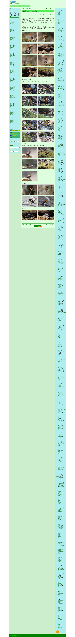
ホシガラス (59, 410)
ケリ (58, 238)
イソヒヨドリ (60, 114)
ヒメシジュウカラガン (61, 391)
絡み (58, 18)
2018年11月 (12, 78)
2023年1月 (11, 52)
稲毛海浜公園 (60, 606)
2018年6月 (11, 83)
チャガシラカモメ (60, 326)
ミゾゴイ (59, 424)
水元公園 (59, 584)
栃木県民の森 (60, 579)
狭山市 (59, 596)
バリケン (59, 378)
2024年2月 (11, 41)
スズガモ (59, 302)
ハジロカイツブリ (60, 369)
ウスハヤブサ (60, 120)
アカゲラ (59, 87)
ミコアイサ (59, 421)
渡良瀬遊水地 (60, 593)
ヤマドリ (59, 455)
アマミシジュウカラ (61, 103)
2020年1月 (11, 68)
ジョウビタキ (60, 290)
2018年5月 (11, 85)
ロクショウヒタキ (60, 470)
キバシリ (59, 211)
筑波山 (59, 607)
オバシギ (59, 181)
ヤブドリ (59, 66)
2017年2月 (11, 100)
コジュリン (59, 260)
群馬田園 (59, 609)
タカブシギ (59, 318)
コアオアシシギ (60, 239)
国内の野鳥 (22, 5)
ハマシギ (59, 375)
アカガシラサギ (60, 86)
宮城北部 (59, 543)
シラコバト (59, 292)
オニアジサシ (60, 180)
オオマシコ (59, 164)
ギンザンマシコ (60, 219)
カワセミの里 (60, 477)
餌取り (59, 23)
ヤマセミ (59, 454)
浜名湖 (59, 588)
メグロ (59, 437)
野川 (58, 620)
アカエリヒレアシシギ (61, 84)
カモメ (59, 193)
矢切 (58, 599)
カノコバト (59, 43)
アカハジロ (59, 90)
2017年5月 (11, 98)
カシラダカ (59, 186)
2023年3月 (11, 49)
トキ (58, 342)
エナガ (59, 137)
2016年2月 (11, 114)
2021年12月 (12, 64)
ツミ (58, 337)
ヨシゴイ (59, 460)
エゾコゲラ (59, 132)
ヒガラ (59, 379)
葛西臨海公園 (60, 614)
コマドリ (29, 12)
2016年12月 (12, 103)
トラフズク (59, 346)
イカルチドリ (60, 111)
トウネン (59, 341)
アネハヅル (59, 97)
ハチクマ (59, 372)
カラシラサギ (60, 195)
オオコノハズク (60, 149)
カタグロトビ (60, 41)
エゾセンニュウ (60, 134)
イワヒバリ (59, 118)
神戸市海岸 (59, 601)
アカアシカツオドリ (61, 80)
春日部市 (59, 567)
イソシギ (59, 113)
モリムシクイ (60, 446)
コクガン (59, 250)
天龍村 (59, 536)
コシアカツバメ (60, 256)
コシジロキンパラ (60, 48)
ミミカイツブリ (60, 427)
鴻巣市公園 (59, 628)
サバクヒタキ (60, 276)
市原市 (59, 552)
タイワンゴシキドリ (61, 58)
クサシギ (59, 221)
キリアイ (59, 215)
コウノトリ (59, 244)
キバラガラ (59, 212)
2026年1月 (11, 29)
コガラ (59, 248)
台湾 (58, 518)
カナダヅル (59, 190)
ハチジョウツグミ (60, 374)
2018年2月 (11, 88)
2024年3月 (11, 40)
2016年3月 (11, 113)
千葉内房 (59, 513)
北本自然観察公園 (60, 511)
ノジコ (59, 353)
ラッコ (59, 33)
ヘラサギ (59, 403)
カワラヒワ (59, 203)
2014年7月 (11, 122)
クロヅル (59, 234)
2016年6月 (11, 110)
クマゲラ (59, 223)
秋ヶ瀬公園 (59, 603)
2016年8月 (11, 107)
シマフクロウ (60, 288)
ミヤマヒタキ (60, 64)
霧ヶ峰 (59, 625)
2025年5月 (11, 31)
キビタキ (23, 12)
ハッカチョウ (60, 62)
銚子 (58, 623)
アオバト (59, 78)
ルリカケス (59, 468)
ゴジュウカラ (60, 258)
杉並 (58, 570)
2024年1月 (11, 43)
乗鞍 (58, 493)
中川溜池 (59, 492)
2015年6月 (11, 118)
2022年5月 (11, 60)
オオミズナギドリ (60, 165)
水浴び (59, 16)
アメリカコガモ (60, 105)
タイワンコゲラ (60, 57)
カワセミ (27, 5)
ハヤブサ (59, 376)
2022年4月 (11, 61)
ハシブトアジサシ (60, 367)
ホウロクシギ (60, 404)
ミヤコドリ (59, 428)
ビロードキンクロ (60, 395)
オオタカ (59, 155)
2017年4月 (11, 99)
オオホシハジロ (60, 163)
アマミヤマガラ (60, 104)
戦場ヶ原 (59, 555)
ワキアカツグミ (60, 472)
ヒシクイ (59, 381)
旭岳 (58, 566)
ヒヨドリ (59, 393)
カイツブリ (59, 182)
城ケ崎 (59, 524)
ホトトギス (59, 413)
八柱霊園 (59, 503)
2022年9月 (11, 56)
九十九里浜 (59, 494)
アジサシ (59, 95)
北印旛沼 (59, 510)
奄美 (58, 537)
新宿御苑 (59, 559)
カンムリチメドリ (60, 46)
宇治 (58, 541)
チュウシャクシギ (60, 328)
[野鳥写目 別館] (15, 134)
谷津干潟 (59, 617)
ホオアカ (59, 405)
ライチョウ (59, 461)
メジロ (59, 438)
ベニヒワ (59, 401)
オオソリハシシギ (60, 154)
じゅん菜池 (59, 479)
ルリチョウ (59, 68)
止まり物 (59, 15)
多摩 (58, 529)
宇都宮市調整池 (60, 542)
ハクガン (59, 362)
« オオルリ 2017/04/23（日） (27, 8)
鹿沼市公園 (59, 629)
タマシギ (59, 322)
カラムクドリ (60, 196)
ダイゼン (59, 315)
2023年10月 (12, 46)
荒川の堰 (59, 611)
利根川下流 (59, 508)
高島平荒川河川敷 (60, 627)
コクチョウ (59, 251)
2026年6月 (11, 23)
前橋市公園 (59, 509)
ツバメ (59, 335)
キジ (58, 207)
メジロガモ (59, 440)
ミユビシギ (59, 432)
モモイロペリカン (60, 445)
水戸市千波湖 (60, 585)
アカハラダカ (60, 93)
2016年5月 (11, 111)
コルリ (59, 271)
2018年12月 (12, 77)
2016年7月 (11, 108)
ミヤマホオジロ (60, 430)
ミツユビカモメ (60, 426)
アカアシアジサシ (60, 79)
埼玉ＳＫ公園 (60, 525)
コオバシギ (59, 246)
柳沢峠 (36, 12)
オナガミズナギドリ (61, 179)
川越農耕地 (59, 550)
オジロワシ (59, 176)
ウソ (58, 123)
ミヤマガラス (60, 429)
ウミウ (59, 127)
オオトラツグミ (60, 156)
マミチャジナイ (60, 420)
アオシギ (59, 76)
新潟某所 (59, 563)
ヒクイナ (59, 380)
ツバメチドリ (60, 336)
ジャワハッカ (60, 52)
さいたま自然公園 (60, 478)
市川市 (59, 553)
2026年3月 (11, 27)
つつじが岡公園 (60, 483)
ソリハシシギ (60, 311)
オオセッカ (59, 153)
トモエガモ (59, 344)
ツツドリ (59, 334)
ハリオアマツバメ (60, 377)
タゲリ (59, 319)
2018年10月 (12, 79)
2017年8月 (11, 95)
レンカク (59, 69)
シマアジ (59, 287)
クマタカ (59, 225)
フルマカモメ (60, 400)
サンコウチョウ (60, 280)
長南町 (59, 624)
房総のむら (59, 557)
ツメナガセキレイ (60, 338)
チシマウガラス (60, 325)
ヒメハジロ (59, 392)
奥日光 (59, 540)
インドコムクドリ (60, 38)
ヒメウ (59, 387)
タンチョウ (59, 323)
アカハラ (59, 91)
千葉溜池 (59, 517)
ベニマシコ (59, 402)
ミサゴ (59, 422)
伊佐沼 (59, 495)
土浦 (58, 520)
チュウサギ (59, 327)
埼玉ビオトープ (60, 526)
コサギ (59, 254)
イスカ (59, 112)
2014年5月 (11, 124)
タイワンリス (60, 28)
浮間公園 (59, 591)
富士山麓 (59, 544)
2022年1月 (11, 63)
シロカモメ (59, 294)
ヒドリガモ (59, 383)
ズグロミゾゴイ (60, 55)
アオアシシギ (60, 71)
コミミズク (59, 268)
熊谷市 (59, 594)
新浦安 (59, 561)
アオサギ (59, 73)
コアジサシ (59, 240)
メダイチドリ (60, 441)
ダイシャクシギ (60, 314)
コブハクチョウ (60, 264)
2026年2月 (11, 28)
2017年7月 (11, 96)
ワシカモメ (59, 474)
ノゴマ (59, 352)
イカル (59, 110)
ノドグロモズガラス (61, 355)
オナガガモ (59, 178)
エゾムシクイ (60, 136)
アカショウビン (60, 88)
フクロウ (59, 397)
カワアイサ (59, 200)
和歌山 (59, 519)
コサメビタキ (60, 255)
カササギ (59, 185)
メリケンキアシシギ (61, 443)
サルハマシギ (60, 278)
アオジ (59, 74)
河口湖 (59, 587)
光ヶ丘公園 (59, 502)
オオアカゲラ (60, 143)
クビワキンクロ (60, 222)
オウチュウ (59, 39)
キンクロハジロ (60, 218)
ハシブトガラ (60, 368)
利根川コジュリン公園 (61, 507)
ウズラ (59, 121)
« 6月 (11, 18)
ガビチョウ (59, 192)
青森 (58, 626)
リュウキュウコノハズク (61, 462)
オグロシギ (59, 172)
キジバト (59, 209)
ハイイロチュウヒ (60, 359)
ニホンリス (59, 31)
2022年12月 (12, 53)
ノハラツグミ (60, 356)
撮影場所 (17, 5)
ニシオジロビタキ (60, 350)
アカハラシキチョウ (61, 36)
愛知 (58, 554)
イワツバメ (59, 116)
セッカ (59, 306)
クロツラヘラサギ (60, 233)
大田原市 (59, 533)
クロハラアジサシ (60, 235)
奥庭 (58, 538)
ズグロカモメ (60, 301)
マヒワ (59, 418)
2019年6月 (11, 70)
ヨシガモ (59, 459)
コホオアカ (59, 265)
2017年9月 (11, 94)
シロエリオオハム (60, 293)
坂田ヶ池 (59, 522)
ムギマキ (59, 433)
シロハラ (59, 296)
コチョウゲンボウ (60, 262)
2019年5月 (11, 71)
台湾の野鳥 (58, 35)
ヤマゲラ (59, 452)
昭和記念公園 (60, 568)
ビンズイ (59, 396)
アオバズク (59, 77)
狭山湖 (59, 598)
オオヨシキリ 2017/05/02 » (49, 8)
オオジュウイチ (60, 40)
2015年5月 (11, 119)
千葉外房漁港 (60, 515)
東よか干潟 (59, 571)
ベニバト (59, 63)
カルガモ (59, 198)
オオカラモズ (60, 145)
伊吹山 (59, 496)
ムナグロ (59, 435)
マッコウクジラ (60, 32)
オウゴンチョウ (60, 141)
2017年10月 (12, 93)
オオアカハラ (60, 144)
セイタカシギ (60, 303)
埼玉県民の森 (60, 527)
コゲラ (59, 253)
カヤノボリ (59, 44)
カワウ (59, 201)
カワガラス (59, 202)
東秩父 (59, 574)
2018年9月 (11, 80)
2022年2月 (11, 62)
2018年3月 (11, 87)
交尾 (58, 11)
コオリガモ (59, 247)
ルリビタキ (59, 469)
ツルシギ (59, 339)
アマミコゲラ (60, 102)
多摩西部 (59, 532)
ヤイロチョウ (60, 65)
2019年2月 (11, 74)
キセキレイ (59, 210)
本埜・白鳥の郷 (60, 569)
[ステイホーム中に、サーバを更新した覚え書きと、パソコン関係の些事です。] (15, 137)
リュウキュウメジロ (61, 467)
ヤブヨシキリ (60, 450)
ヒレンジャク (60, 394)
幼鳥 (58, 12)
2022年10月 (12, 55)
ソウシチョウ (60, 309)
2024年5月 (11, 38)
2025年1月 (11, 35)
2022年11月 (12, 54)
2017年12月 (12, 90)
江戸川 (59, 586)
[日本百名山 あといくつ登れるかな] (15, 135)
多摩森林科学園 (60, 530)
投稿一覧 (12, 5)
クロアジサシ (60, 227)
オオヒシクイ (60, 162)
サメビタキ (59, 277)
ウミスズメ (59, 129)
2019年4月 (11, 72)
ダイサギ (59, 313)
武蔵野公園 (59, 583)
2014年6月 (11, 123)
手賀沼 (59, 558)
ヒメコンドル (60, 389)
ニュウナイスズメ (60, 351)
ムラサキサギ (60, 436)
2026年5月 (11, 24)
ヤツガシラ (59, 447)
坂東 (58, 521)
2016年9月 (11, 106)
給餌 (58, 19)
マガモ (59, 414)
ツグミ (59, 333)
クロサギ (59, 229)
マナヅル (59, 417)
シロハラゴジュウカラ (61, 298)
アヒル (59, 37)
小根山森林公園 (60, 545)
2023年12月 (12, 44)
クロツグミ (59, 231)
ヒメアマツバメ (60, 386)
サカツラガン (60, 272)
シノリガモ (59, 286)
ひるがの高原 (60, 485)
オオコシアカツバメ (61, 148)
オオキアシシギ (60, 146)
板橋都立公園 (60, 577)
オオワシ (59, 170)
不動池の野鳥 (60, 491)
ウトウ (59, 124)
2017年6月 (11, 97)
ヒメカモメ (59, 388)
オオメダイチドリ (60, 167)
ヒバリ (59, 384)
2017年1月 (11, 102)
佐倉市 (59, 500)
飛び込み (59, 22)
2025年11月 (12, 30)
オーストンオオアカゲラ (61, 139)
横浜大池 (59, 582)
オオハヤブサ (60, 160)
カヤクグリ (59, 194)
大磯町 (59, 534)
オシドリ (59, 173)
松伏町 (59, 575)
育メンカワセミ (60, 20)
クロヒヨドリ (60, 47)
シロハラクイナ (60, 297)
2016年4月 (11, 112)
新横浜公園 (59, 560)
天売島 (59, 535)
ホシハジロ (59, 411)
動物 (57, 24)
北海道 (59, 512)
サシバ (59, 275)
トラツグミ (59, 345)
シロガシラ (59, 53)
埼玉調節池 (59, 528)
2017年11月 (12, 91)
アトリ (59, 96)
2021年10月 (12, 66)
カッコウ (59, 188)
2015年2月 (11, 121)
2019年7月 (11, 69)
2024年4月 (11, 39)
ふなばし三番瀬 (60, 488)
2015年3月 (11, 120)
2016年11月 (12, 104)
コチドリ (59, 261)
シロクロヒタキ (60, 54)
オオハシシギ (60, 159)
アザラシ (59, 25)
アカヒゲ (59, 94)
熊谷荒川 (59, 595)
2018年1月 (11, 89)
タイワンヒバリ (60, 61)
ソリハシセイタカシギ (61, 312)
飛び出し (59, 21)
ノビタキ (59, 358)
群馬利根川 (59, 608)
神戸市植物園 (60, 600)
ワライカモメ (60, 475)
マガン (59, 416)
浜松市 (59, 590)
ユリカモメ (59, 457)
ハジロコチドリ (60, 370)
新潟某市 (59, 562)
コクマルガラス (60, 252)
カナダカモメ (60, 189)
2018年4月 (11, 86)
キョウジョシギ (60, 214)
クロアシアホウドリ (61, 226)
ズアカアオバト (60, 300)
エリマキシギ (60, 138)
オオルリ (59, 169)
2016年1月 (11, 115)
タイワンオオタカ (60, 56)
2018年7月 (11, 82)
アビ (58, 98)
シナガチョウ (60, 285)
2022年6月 (11, 58)
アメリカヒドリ (60, 107)
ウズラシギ (59, 122)
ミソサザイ (33, 12)
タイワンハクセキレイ (61, 317)
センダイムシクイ (60, 308)
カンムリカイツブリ (61, 204)
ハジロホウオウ (60, 371)
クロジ (27, 12)
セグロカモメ (60, 304)
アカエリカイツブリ (61, 82)
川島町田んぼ (60, 549)
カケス (59, 184)
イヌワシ (59, 115)
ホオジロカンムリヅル (61, 409)
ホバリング (59, 10)
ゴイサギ (59, 243)
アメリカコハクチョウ (61, 106)
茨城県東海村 (60, 610)
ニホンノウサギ (60, 30)
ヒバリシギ (59, 385)
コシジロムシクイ (60, 49)
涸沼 (58, 592)
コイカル (59, 242)
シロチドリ (59, 295)
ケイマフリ (59, 237)
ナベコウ (59, 347)
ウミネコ (59, 130)
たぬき (59, 29)
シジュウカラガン (60, 284)
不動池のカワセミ (60, 490)
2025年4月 (11, 32)
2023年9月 (11, 47)
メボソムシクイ (60, 442)
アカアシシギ (60, 81)
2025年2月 (11, 33)
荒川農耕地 (59, 612)
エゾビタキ (59, 135)
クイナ (59, 220)
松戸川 (59, 576)
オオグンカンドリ (60, 147)
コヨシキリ (59, 270)
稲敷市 (59, 604)
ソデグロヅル (60, 310)
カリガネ (59, 197)
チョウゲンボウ (60, 330)
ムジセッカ (59, 434)
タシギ (59, 320)
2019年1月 (11, 75)
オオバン (59, 161)
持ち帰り (59, 13)
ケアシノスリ (60, 236)
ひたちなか (59, 484)
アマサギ (59, 99)
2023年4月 (11, 48)
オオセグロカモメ (60, 152)
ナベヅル (59, 348)
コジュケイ (59, 259)
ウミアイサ (59, 126)
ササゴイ (59, 273)
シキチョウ (59, 51)
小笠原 (59, 546)
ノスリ (59, 354)
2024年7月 (11, 36)
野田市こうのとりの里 (61, 621)
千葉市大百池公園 (60, 516)
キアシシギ (59, 205)
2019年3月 (11, 73)
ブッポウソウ (60, 399)
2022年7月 (11, 57)
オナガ (59, 177)
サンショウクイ (60, 281)
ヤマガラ (59, 451)
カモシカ (59, 27)
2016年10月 (12, 105)
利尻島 (59, 505)
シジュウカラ (60, 283)
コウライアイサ (60, 245)
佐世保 (59, 499)
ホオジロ (59, 407)
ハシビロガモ (60, 366)
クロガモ (59, 228)
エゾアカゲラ (60, 131)
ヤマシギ (59, 453)
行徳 (58, 616)
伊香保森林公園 (60, 497)
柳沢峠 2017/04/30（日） (29, 11)
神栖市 (59, 602)
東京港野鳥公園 (60, 573)
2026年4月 (11, 25)
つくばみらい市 (60, 482)
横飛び (59, 14)
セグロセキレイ (60, 305)
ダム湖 (59, 480)
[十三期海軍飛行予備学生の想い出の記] (15, 130)
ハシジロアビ (60, 364)
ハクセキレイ (60, 363)
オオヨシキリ (60, 168)
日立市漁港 (59, 565)
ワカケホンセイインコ (61, 471)
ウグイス (59, 119)
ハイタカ (59, 360)
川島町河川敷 (60, 548)
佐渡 (58, 501)
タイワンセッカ (60, 60)
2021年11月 (12, 65)
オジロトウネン (60, 174)
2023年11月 (12, 45)
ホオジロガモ (60, 408)
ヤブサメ (59, 449)
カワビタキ (59, 45)
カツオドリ (59, 187)
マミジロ (59, 419)
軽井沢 (59, 618)
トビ (58, 343)
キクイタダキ (60, 206)
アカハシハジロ (60, 89)
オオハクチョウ (60, 157)
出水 (58, 504)
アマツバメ (59, 101)
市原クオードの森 (60, 551)
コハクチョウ (60, 263)
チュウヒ (59, 329)
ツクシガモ (59, 331)
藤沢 (58, 615)
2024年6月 (11, 37)
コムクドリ (59, 269)
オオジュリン (60, 151)
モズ (58, 444)
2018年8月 (11, 81)
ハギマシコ (59, 361)
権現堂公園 (59, 581)
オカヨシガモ (60, 171)
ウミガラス (59, 128)
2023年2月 (11, 50)
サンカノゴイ (60, 279)
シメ (58, 289)
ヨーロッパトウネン (61, 458)
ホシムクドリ (60, 412)
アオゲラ (59, 72)
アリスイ (59, 108)
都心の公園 (59, 619)
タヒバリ (59, 321)
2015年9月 (11, 116)
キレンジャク (60, 217)
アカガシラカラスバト (61, 85)
